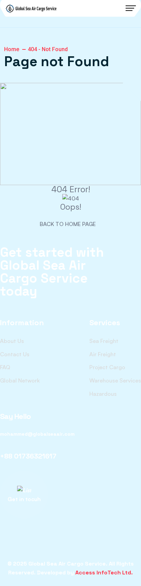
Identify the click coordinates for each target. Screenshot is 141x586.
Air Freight (102, 354)
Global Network (20, 380)
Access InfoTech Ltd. (104, 572)
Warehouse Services (115, 380)
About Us (12, 340)
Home (11, 49)
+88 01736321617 (28, 456)
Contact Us (14, 354)
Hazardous (103, 393)
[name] (30, 8)
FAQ (5, 367)
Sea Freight (103, 340)
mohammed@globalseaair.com (37, 434)
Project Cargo (107, 367)
